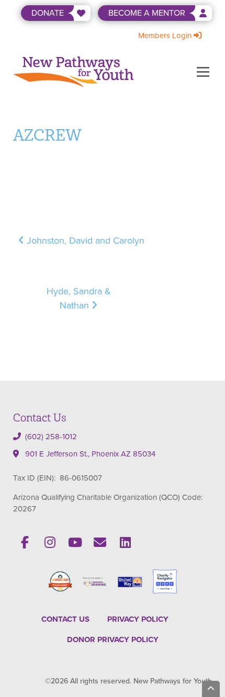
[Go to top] (211, 689)
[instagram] (49, 542)
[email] (100, 542)
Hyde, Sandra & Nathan (79, 298)
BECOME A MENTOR (146, 13)
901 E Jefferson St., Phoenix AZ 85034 (90, 454)
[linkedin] (125, 542)
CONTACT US (65, 619)
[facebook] (24, 542)
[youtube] (74, 542)
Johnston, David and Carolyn (84, 240)
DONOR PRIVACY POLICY (113, 639)
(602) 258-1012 (51, 436)
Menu (203, 71)
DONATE (47, 13)
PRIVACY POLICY (137, 619)
